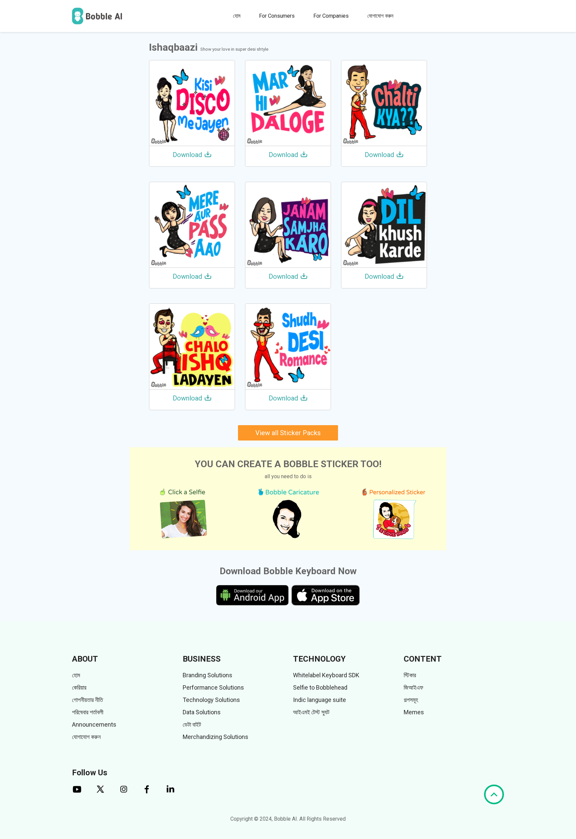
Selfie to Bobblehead (320, 687)
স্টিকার (410, 675)
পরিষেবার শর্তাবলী (87, 712)
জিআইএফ (413, 687)
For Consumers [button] (277, 16)
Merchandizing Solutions (215, 736)
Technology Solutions (211, 699)
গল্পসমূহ (411, 699)
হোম (236, 16)
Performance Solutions (213, 687)
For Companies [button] (331, 16)
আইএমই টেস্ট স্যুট (311, 712)
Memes (414, 712)
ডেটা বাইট (192, 724)
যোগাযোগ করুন (380, 16)
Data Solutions (202, 712)
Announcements (94, 724)
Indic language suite (319, 699)
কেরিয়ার (79, 687)
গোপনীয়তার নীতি (87, 699)
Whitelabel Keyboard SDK (326, 675)
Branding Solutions (207, 675)
